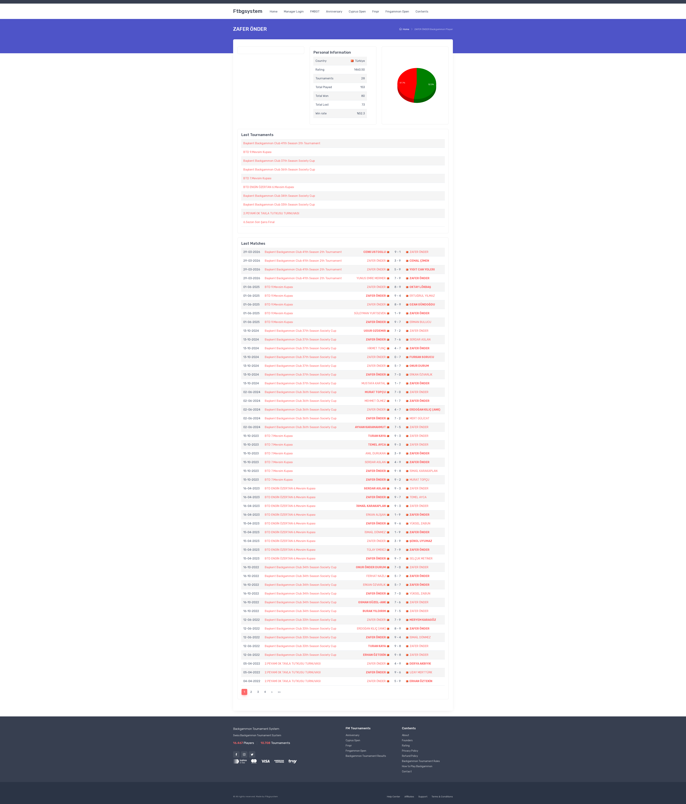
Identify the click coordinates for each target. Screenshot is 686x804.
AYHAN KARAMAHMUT (370, 427)
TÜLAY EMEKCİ (376, 549)
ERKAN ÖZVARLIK (421, 374)
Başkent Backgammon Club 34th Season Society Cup (279, 196)
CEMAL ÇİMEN (419, 260)
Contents (422, 11)
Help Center (393, 796)
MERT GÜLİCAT (419, 418)
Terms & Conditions (442, 796)
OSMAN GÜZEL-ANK (372, 602)
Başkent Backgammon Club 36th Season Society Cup (279, 169)
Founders (407, 740)
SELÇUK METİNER (421, 558)
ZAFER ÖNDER (419, 252)
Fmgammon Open (397, 11)
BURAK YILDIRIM (374, 611)
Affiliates (409, 796)
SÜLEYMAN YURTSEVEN (370, 313)
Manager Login (294, 11)
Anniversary (334, 11)
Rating (406, 745)
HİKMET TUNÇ (376, 348)
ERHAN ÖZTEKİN (374, 655)
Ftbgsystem (247, 11)
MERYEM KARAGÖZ (422, 620)
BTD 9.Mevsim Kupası (257, 152)
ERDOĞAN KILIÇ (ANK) (424, 409)
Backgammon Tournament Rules (421, 761)
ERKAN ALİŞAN (376, 514)
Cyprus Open (357, 11)
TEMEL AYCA (377, 444)
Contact (407, 771)
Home (273, 11)
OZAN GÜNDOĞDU (422, 304)
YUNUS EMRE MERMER (371, 278)
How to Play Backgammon (417, 766)
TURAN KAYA (377, 436)
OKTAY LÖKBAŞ (420, 287)
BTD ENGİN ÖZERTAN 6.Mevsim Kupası (268, 187)
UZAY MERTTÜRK (421, 672)
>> (279, 692)
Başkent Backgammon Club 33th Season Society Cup (279, 204)
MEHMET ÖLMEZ (375, 401)
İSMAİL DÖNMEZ (375, 532)
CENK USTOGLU (374, 252)
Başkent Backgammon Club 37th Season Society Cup (279, 160)
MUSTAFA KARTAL (374, 383)
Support (422, 796)
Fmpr (375, 11)
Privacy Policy (410, 750)
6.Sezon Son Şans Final (259, 222)
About (405, 735)
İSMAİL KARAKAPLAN (424, 471)
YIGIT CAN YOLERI (422, 269)
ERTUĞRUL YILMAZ (422, 295)
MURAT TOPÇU (375, 392)
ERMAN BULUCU (420, 322)
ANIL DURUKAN (376, 453)
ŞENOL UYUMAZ (420, 541)
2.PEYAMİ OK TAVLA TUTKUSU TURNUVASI (271, 213)
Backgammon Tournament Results (366, 756)
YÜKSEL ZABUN (420, 523)
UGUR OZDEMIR (375, 330)
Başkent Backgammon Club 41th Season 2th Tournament (281, 143)
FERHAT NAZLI (376, 576)
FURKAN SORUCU (421, 357)
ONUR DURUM (419, 366)
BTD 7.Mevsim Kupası (257, 178)
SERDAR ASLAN (420, 339)
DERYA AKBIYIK (420, 663)
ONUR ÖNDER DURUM (371, 567)
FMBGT (315, 11)
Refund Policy (410, 756)
